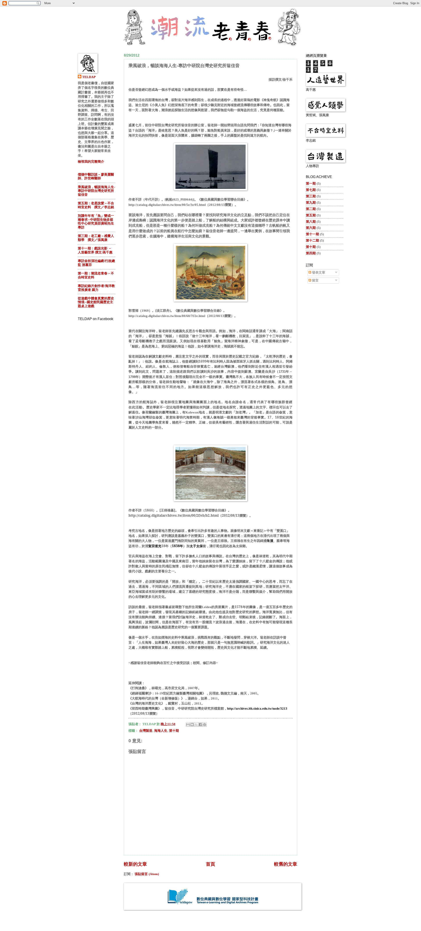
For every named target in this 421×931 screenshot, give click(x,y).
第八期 (311, 221)
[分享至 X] (196, 724)
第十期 (174, 730)
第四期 (311, 253)
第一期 (311, 183)
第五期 (311, 215)
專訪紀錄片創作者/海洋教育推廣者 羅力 (96, 288)
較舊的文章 (285, 864)
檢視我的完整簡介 (91, 161)
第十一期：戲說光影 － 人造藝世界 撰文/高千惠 (95, 250)
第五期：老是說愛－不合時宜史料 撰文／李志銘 (96, 205)
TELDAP (89, 77)
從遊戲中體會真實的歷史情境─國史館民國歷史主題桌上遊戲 (96, 302)
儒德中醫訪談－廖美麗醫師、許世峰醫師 (96, 176)
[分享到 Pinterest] (204, 724)
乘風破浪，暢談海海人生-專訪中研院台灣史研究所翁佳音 (96, 190)
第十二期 (312, 240)
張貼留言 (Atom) (147, 874)
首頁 (210, 864)
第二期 (311, 209)
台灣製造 (145, 730)
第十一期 (312, 234)
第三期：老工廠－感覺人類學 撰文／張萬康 (96, 238)
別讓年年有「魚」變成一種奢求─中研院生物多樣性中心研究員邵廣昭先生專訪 (96, 221)
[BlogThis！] (192, 724)
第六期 (311, 228)
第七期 (311, 190)
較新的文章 (135, 864)
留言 (315, 280)
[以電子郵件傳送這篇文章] (188, 724)
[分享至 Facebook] (200, 724)
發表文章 (318, 272)
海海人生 (160, 730)
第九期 (311, 202)
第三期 (311, 196)
